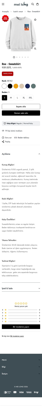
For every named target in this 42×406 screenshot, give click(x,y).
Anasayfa (5, 11)
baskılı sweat (18, 11)
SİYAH (10, 86)
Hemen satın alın (21, 113)
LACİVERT (27, 86)
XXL (30, 97)
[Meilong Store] (21, 4)
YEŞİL (33, 86)
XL (24, 97)
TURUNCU (16, 86)
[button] (37, 4)
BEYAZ (4, 86)
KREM (21, 86)
